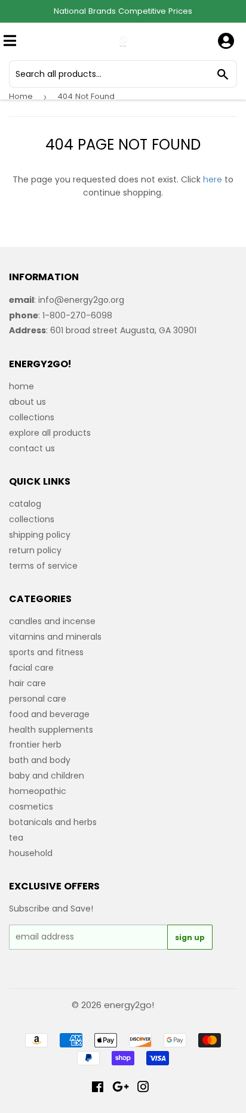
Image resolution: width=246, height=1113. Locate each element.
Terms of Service (43, 566)
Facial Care (31, 668)
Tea (16, 838)
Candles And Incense (52, 621)
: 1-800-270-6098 (60, 315)
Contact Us (32, 448)
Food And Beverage (49, 714)
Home (21, 96)
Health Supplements (51, 730)
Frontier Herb (35, 745)
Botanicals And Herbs (53, 822)
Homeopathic (37, 791)
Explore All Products (50, 433)
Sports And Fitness (46, 652)
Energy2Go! (129, 1005)
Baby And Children (46, 776)
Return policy (35, 550)
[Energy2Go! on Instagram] (143, 1089)
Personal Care (37, 699)
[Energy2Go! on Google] (120, 1089)
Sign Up (190, 937)
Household (31, 853)
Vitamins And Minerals (55, 637)
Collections (31, 417)
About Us (27, 402)
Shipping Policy (39, 535)
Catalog (25, 504)
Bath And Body (39, 760)
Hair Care (27, 683)
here (212, 179)
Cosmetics (31, 807)
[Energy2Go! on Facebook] (97, 1089)
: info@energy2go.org (66, 300)
